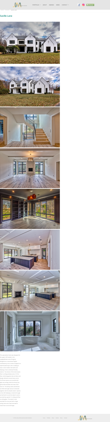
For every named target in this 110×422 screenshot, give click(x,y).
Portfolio (35, 5)
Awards (51, 5)
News (58, 5)
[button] (36, 5)
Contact (64, 5)
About (45, 5)
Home (2, 10)
